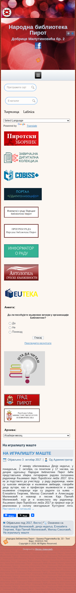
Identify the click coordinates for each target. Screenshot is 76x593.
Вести (37, 522)
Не (13, 327)
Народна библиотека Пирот (38, 30)
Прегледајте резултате (38, 343)
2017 (29, 522)
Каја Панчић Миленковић (31, 529)
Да (13, 323)
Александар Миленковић (18, 526)
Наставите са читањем (18, 508)
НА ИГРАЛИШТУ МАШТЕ (27, 453)
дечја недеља (43, 526)
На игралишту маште (16, 532)
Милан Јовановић (44, 549)
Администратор (63, 459)
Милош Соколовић (59, 529)
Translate (32, 125)
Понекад (17, 331)
